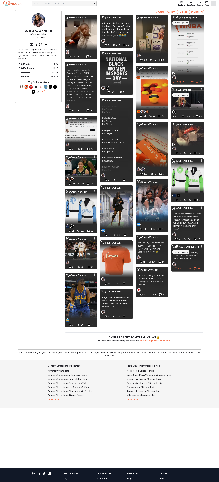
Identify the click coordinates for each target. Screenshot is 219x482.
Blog (129, 478)
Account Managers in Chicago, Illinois (144, 391)
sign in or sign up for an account (155, 340)
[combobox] (62, 3)
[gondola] (12, 3)
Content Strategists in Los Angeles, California (69, 387)
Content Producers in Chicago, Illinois (144, 379)
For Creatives (71, 473)
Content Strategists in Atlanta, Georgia (66, 395)
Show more (53, 399)
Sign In (67, 478)
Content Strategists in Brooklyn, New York (67, 383)
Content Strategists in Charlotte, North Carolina (70, 391)
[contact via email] (31, 44)
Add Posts (198, 12)
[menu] (95, 17)
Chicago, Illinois (38, 37)
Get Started (101, 478)
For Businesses (103, 473)
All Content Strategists (58, 370)
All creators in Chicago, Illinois (140, 370)
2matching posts (180, 23)
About (162, 478)
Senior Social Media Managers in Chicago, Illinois (149, 375)
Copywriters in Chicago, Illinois (141, 387)
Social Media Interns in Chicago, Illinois (144, 383)
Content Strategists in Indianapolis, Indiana (67, 375)
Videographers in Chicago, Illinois (142, 395)
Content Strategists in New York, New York (67, 379)
